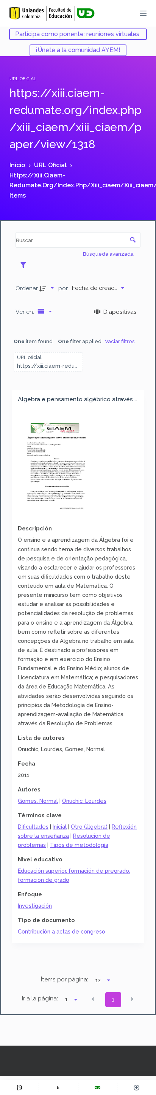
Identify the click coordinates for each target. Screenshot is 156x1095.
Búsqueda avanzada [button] (109, 254)
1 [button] (113, 1000)
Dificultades (33, 826)
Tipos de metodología (79, 845)
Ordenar (27, 288)
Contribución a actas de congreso (61, 931)
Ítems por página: (64, 979)
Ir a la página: (40, 998)
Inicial (60, 826)
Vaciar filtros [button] (120, 341)
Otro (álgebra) (89, 826)
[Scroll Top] (136, 1087)
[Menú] (143, 13)
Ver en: (26, 311)
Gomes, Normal (38, 801)
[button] (93, 998)
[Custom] (19, 1087)
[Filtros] (25, 264)
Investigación (35, 905)
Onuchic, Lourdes (84, 801)
